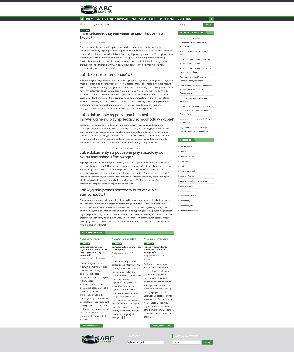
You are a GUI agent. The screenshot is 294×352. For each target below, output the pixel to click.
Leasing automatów (188, 171)
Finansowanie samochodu (143, 19)
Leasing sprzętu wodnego (190, 191)
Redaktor (104, 42)
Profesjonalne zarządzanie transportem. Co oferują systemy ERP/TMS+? (93, 326)
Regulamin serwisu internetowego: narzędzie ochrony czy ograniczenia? (195, 129)
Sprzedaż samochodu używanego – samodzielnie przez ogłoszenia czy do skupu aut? (93, 251)
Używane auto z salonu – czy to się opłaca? (126, 248)
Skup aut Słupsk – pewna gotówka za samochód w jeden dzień (195, 62)
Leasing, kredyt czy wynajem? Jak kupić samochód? (196, 121)
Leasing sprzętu (184, 19)
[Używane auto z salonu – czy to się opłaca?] (127, 239)
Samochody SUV (167, 19)
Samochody (85, 30)
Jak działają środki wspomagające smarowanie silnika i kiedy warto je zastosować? (194, 42)
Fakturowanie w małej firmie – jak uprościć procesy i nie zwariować (193, 79)
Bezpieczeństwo (186, 146)
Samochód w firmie (188, 196)
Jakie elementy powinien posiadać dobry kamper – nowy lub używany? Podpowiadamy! (196, 89)
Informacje (184, 161)
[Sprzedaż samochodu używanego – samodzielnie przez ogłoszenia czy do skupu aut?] (95, 239)
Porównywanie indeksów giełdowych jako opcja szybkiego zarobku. (163, 326)
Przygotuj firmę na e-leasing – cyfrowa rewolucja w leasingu (195, 70)
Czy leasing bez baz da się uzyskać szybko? (194, 53)
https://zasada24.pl (89, 108)
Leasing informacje (187, 176)
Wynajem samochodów (189, 211)
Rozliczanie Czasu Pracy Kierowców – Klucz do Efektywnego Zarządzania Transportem (195, 110)
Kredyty (89, 19)
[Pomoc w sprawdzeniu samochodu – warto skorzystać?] (159, 239)
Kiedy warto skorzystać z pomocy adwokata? (193, 100)
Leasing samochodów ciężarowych (112, 19)
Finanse (183, 151)
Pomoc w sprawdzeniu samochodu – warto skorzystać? (155, 250)
